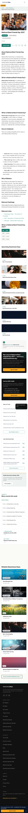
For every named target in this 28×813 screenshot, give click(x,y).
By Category (6, 702)
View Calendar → (8, 483)
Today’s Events (6, 713)
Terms (4, 786)
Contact (5, 779)
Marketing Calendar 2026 (9, 754)
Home (3, 7)
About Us (5, 776)
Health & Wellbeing (9, 7)
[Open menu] (24, 2)
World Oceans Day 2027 (8, 423)
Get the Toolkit (6, 45)
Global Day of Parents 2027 (13, 451)
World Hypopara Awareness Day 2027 (13, 447)
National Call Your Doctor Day (9, 412)
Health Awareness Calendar (9, 723)
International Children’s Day (13, 458)
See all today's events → (14, 431)
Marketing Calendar (7, 719)
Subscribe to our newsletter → (10, 798)
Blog (4, 748)
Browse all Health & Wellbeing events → (12, 676)
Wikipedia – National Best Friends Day (13, 220)
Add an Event (6, 751)
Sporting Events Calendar (9, 768)
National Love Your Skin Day (9, 416)
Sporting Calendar (7, 726)
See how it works (7, 741)
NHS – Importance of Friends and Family (14, 218)
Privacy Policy (6, 783)
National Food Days (7, 730)
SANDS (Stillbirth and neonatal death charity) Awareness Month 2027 (13, 463)
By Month (5, 706)
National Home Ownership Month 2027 (13, 443)
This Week (5, 716)
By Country (5, 709)
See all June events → (14, 468)
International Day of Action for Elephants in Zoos (13, 427)
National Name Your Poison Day (10, 420)
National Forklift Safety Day (9, 408)
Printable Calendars (7, 744)
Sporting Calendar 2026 (8, 761)
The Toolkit (5, 737)
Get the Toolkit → (5, 500)
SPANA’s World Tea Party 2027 (13, 454)
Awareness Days (9, 344)
